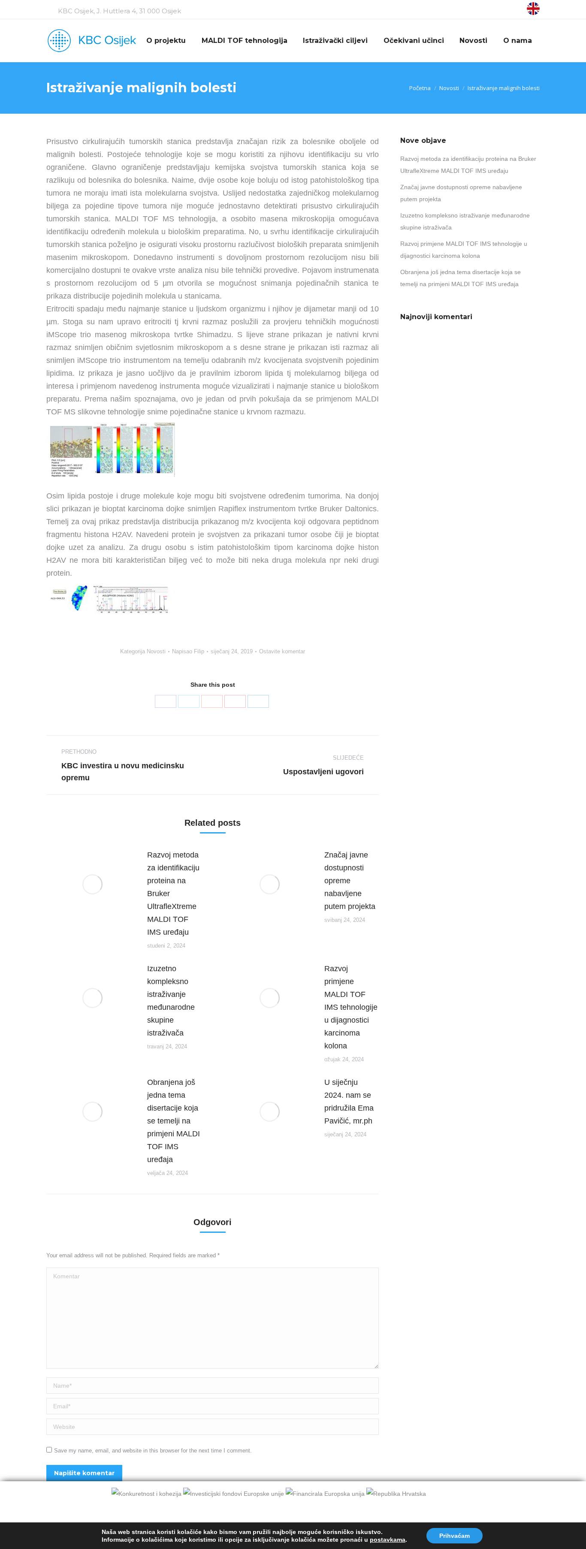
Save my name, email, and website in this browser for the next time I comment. (153, 1450)
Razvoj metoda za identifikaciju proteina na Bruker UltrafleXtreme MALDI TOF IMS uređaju (173, 893)
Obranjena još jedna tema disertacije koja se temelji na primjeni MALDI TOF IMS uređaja (173, 1121)
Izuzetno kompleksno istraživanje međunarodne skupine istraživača (171, 1000)
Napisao (188, 651)
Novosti (449, 88)
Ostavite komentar (282, 651)
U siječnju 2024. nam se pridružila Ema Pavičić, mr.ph (349, 1101)
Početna (420, 88)
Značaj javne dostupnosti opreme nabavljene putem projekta (349, 881)
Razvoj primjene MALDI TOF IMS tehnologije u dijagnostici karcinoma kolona (351, 1007)
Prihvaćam (454, 1535)
